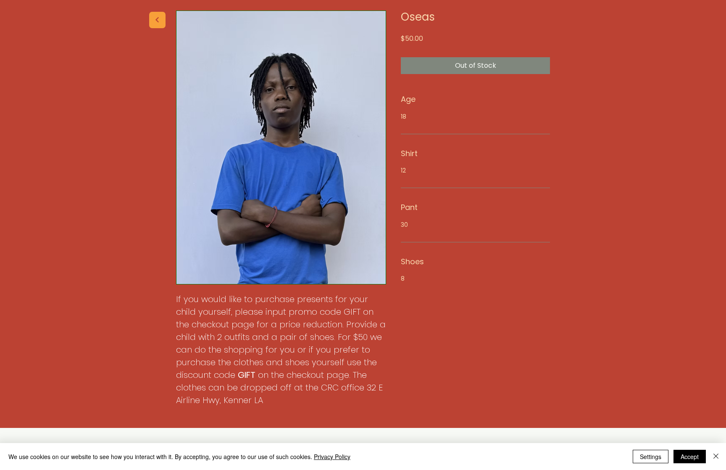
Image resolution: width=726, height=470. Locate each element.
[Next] (157, 20)
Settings (650, 456)
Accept (690, 456)
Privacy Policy (332, 456)
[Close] (716, 456)
